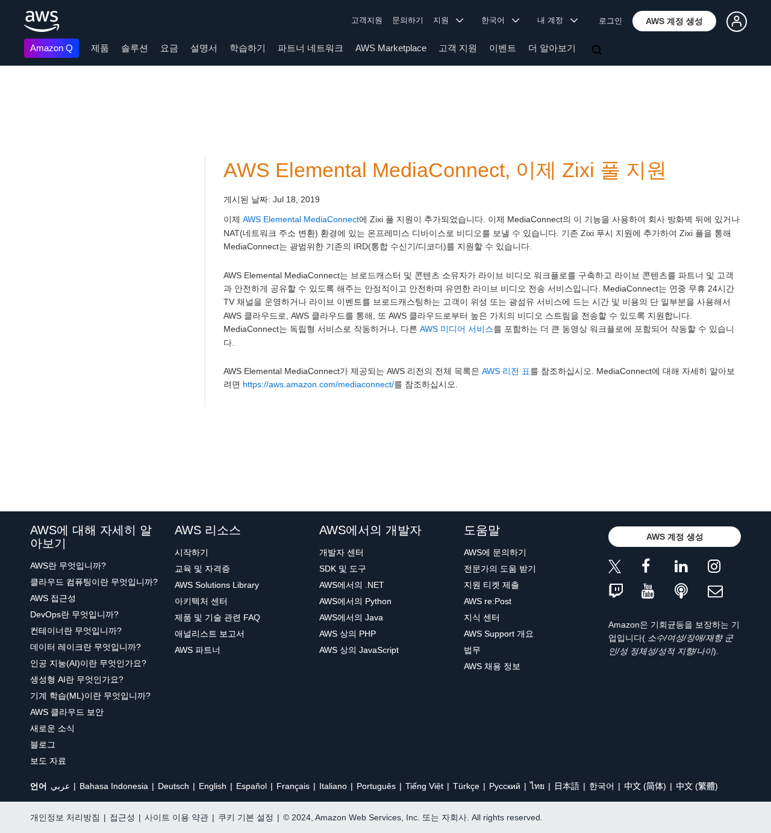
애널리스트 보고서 (210, 633)
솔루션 (134, 48)
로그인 (610, 20)
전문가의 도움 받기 (500, 568)
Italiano (333, 786)
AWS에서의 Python (355, 601)
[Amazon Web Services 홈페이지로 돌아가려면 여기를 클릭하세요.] (42, 21)
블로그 (42, 744)
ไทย (537, 786)
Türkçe (466, 786)
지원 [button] (444, 20)
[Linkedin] (691, 568)
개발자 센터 (341, 552)
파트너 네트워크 (310, 48)
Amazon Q (51, 48)
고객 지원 (458, 48)
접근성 (122, 817)
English (212, 786)
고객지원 (366, 20)
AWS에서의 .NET (351, 585)
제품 (100, 48)
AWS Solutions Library (217, 585)
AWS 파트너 (197, 650)
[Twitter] (624, 568)
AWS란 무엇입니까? (68, 565)
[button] (674, 21)
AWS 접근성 (53, 598)
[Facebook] (658, 568)
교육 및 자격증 (202, 568)
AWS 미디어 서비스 (456, 329)
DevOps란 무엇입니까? (74, 614)
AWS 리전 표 (506, 371)
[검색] (598, 50)
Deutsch (173, 786)
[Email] (724, 592)
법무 (472, 650)
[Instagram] (724, 568)
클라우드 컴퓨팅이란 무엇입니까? (94, 582)
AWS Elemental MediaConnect (301, 219)
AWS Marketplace (390, 48)
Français (293, 786)
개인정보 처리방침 (65, 817)
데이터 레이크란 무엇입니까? (85, 647)
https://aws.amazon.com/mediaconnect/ (318, 384)
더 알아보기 (552, 48)
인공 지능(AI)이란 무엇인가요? (88, 663)
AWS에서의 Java (351, 617)
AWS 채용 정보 (492, 666)
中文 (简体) (645, 786)
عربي (60, 786)
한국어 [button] (496, 20)
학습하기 (247, 48)
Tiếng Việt (424, 786)
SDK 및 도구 (342, 568)
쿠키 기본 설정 (245, 817)
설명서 (203, 48)
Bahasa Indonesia (114, 786)
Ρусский (504, 786)
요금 (169, 48)
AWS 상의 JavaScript (359, 650)
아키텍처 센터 (201, 601)
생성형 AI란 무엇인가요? (76, 679)
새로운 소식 (52, 728)
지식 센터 (482, 617)
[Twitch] (624, 592)
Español (251, 786)
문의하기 (407, 20)
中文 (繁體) (697, 786)
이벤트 (502, 48)
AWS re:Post (487, 601)
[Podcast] (691, 592)
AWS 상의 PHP (347, 633)
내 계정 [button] (553, 20)
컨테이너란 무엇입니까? (76, 630)
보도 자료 (48, 761)
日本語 (566, 786)
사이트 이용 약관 (176, 817)
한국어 (601, 786)
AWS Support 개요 (499, 633)
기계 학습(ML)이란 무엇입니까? (90, 695)
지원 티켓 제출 (491, 585)
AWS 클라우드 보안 (67, 712)
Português (376, 786)
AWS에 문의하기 (495, 552)
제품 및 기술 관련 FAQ (217, 617)
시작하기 (191, 552)
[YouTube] (658, 592)
